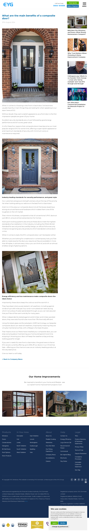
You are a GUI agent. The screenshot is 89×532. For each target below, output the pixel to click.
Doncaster (20, 436)
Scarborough (34, 446)
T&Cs (76, 436)
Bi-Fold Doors (6, 449)
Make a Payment (72, 6)
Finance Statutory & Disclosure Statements (80, 441)
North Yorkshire (21, 446)
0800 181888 (59, 5)
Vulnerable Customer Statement (78, 464)
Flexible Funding (51, 439)
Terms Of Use (79, 450)
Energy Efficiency (65, 439)
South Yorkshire (21, 449)
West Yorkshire (21, 452)
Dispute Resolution (81, 453)
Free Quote (73, 3)
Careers (48, 461)
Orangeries (5, 446)
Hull (18, 439)
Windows (5, 436)
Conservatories (6, 442)
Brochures (63, 458)
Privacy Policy (79, 447)
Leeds (18, 442)
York (31, 452)
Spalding (32, 449)
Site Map (77, 470)
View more (22, 404)
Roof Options (6, 452)
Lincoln (32, 439)
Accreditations (50, 458)
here (26, 501)
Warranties (49, 442)
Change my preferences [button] (60, 526)
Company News (51, 454)
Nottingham (33, 442)
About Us (48, 436)
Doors (4, 439)
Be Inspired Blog (65, 454)
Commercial (64, 451)
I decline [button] (62, 523)
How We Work (50, 446)
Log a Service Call (65, 442)
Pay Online (63, 461)
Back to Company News (13, 359)
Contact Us (63, 436)
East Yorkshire (34, 436)
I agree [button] (54, 523)
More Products (6, 456)
